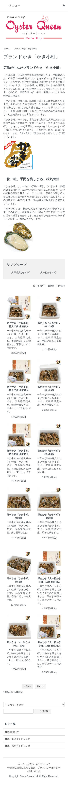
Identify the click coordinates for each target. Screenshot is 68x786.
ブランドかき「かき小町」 (26, 48)
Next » (40, 686)
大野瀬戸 (22, 123)
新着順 (61, 285)
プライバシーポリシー (49, 767)
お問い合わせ (34, 771)
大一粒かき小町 (48, 272)
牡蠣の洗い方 (12, 732)
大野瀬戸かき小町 (20, 272)
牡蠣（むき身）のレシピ (17, 739)
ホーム (7, 48)
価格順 (51, 285)
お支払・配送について (38, 764)
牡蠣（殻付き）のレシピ (17, 745)
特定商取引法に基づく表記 (21, 767)
